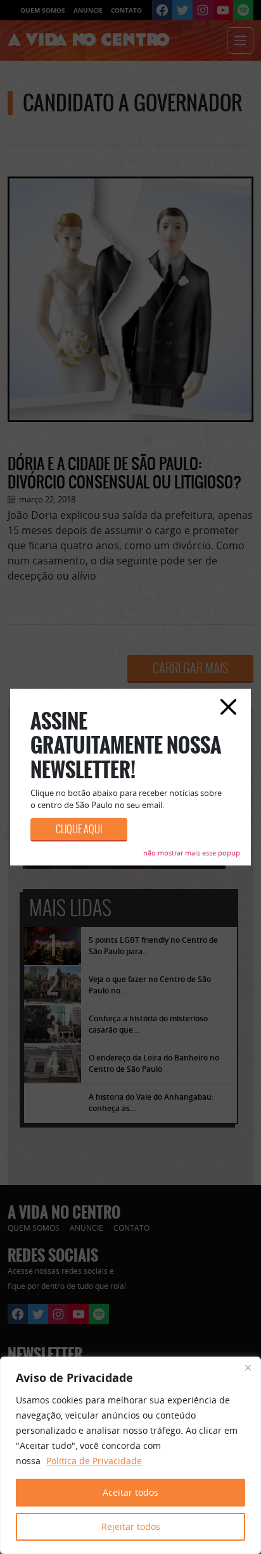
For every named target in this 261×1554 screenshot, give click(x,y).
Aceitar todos (130, 1492)
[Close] (247, 1367)
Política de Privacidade (94, 1461)
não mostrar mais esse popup (191, 852)
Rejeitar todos (130, 1526)
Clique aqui (79, 828)
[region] (130, 1455)
